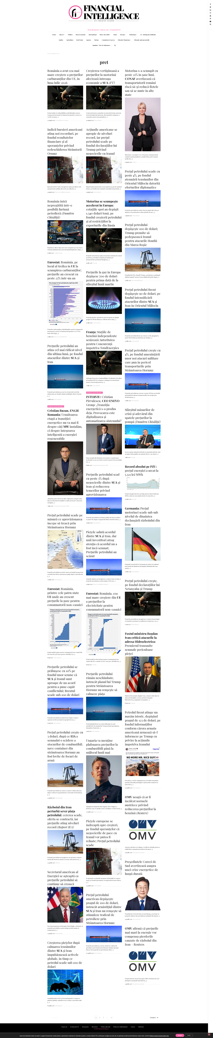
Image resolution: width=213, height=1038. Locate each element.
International (93, 34)
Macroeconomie (81, 34)
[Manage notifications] (209, 1034)
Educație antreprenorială (141, 40)
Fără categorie (98, 812)
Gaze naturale (97, 323)
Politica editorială (105, 1027)
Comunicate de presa (108, 40)
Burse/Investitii (105, 34)
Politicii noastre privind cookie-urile (159, 1036)
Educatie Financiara (124, 40)
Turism (96, 40)
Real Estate (79, 40)
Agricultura (69, 40)
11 (111, 1018)
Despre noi (64, 1027)
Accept (180, 1035)
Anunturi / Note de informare (101, 45)
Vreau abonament (93, 30)
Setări (189, 1035)
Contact (133, 1027)
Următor (153, 1018)
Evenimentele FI (115, 30)
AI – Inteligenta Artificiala (148, 34)
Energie (123, 34)
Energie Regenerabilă (102, 465)
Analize (61, 40)
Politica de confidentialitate (120, 1027)
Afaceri (62, 34)
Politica (70, 34)
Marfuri (141, 280)
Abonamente (85, 1027)
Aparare (88, 40)
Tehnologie (133, 34)
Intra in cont (104, 30)
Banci (115, 34)
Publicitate (141, 1027)
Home (54, 34)
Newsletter (95, 1027)
